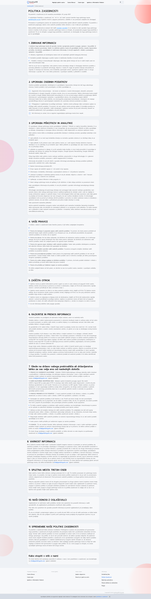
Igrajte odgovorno (80, 574)
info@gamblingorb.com (40, 378)
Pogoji (103, 586)
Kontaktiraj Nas (106, 574)
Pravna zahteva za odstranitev (109, 583)
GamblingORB (30, 6)
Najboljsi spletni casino (58, 2)
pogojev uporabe (62, 28)
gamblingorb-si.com (34, 20)
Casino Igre (81, 2)
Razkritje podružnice (107, 580)
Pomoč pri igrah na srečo (82, 577)
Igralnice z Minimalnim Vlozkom (95, 2)
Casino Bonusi (71, 2)
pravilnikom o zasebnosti (102, 596)
